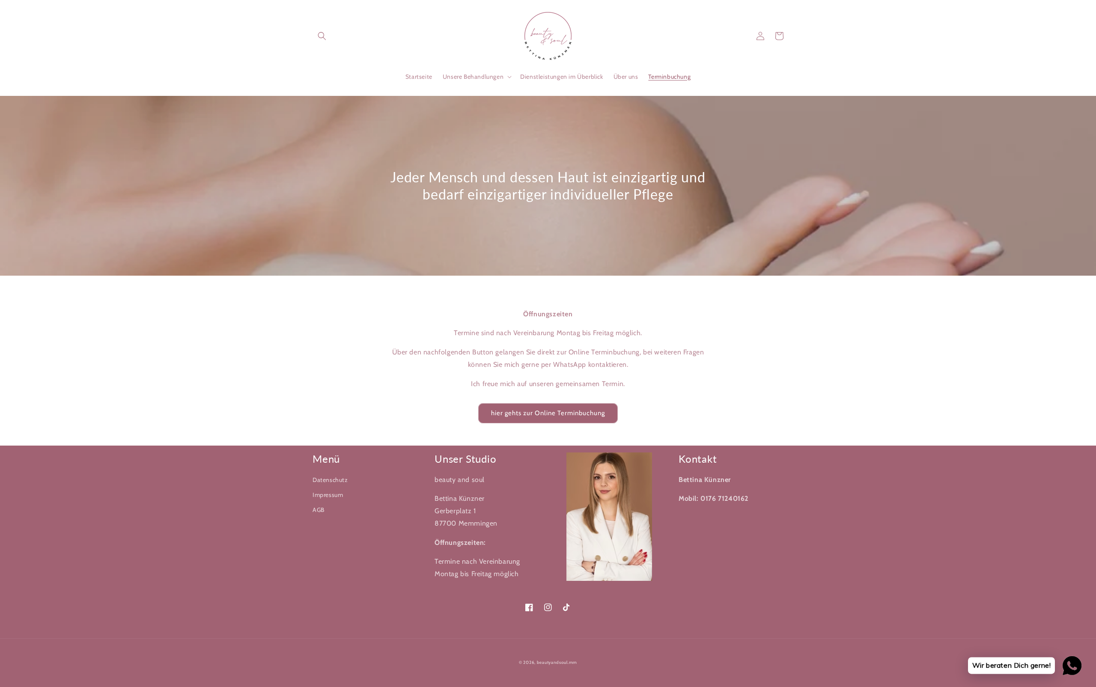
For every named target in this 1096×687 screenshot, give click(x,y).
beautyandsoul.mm (557, 662)
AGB (319, 510)
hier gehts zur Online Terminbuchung (548, 413)
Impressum (328, 495)
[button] (322, 36)
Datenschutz (330, 480)
